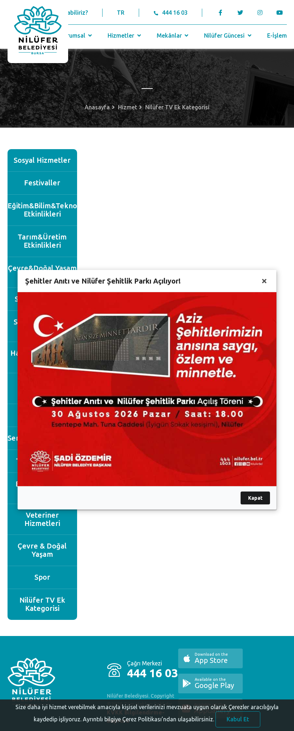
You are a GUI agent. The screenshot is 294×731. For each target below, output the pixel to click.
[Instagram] (260, 12)
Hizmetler (122, 35)
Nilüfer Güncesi (225, 35)
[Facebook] (220, 12)
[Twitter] (240, 12)
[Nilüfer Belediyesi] (38, 31)
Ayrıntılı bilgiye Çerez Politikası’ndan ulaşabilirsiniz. (148, 719)
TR (120, 12)
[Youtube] (281, 12)
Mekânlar (170, 35)
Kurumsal (73, 35)
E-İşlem (277, 35)
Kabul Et (238, 719)
